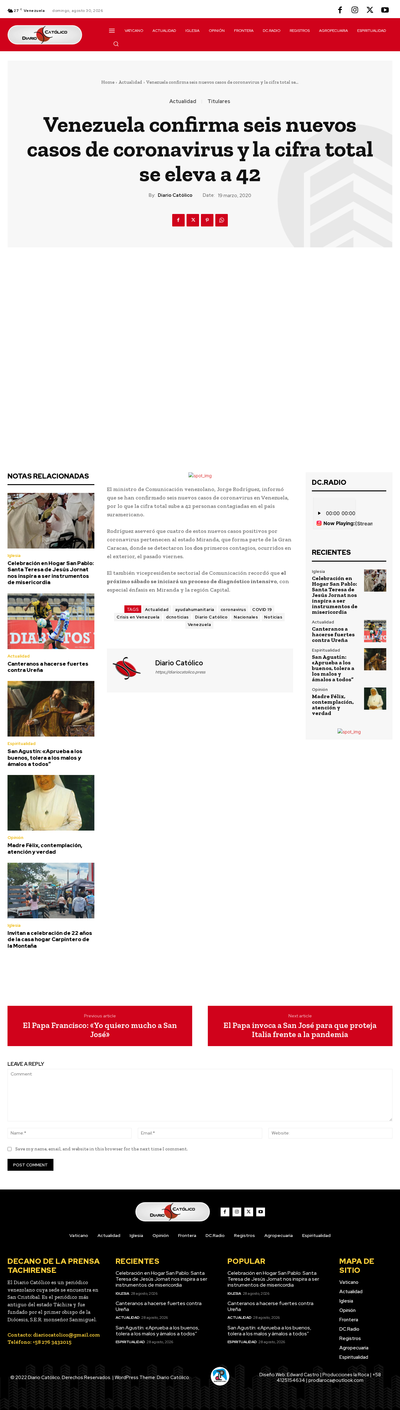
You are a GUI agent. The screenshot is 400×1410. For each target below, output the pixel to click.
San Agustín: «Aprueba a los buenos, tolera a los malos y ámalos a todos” (45, 757)
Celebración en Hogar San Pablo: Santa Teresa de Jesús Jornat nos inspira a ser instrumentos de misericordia (51, 573)
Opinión (15, 838)
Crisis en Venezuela (138, 617)
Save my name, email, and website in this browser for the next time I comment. (101, 1149)
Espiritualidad (22, 744)
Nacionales (246, 617)
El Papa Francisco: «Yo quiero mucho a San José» (100, 1030)
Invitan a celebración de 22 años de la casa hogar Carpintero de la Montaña (50, 939)
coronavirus (233, 609)
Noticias (273, 617)
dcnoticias (177, 617)
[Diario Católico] (130, 670)
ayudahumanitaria (194, 609)
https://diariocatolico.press (180, 672)
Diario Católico (175, 195)
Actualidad (130, 82)
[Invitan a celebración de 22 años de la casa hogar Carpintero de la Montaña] (51, 890)
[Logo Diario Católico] (51, 35)
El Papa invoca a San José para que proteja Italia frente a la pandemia (300, 1030)
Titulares (219, 101)
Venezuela (199, 624)
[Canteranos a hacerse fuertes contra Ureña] (51, 621)
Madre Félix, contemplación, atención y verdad (45, 848)
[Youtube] (385, 10)
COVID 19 (262, 609)
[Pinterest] (207, 220)
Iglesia (14, 556)
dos (197, 547)
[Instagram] (355, 10)
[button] (116, 44)
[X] (370, 10)
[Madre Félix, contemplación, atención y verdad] (51, 803)
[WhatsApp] (221, 220)
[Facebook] (340, 10)
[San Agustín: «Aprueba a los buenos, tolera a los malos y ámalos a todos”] (51, 709)
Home (107, 82)
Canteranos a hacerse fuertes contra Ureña (48, 666)
